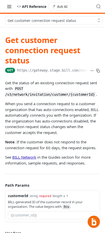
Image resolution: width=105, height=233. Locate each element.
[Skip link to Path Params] (1, 185)
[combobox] (52, 215)
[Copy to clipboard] (98, 71)
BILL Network (24, 157)
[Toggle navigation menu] (9, 6)
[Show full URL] (92, 71)
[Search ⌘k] (98, 6)
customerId (18, 195)
